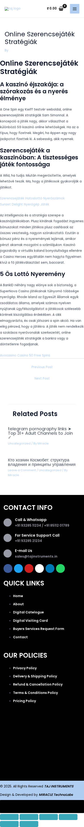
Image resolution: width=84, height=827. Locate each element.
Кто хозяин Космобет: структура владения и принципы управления (42, 462)
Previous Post (42, 367)
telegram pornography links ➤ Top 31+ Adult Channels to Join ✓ (40, 433)
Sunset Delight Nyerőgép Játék (24, 204)
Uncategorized (19, 443)
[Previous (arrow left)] (9, 824)
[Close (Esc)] (68, 817)
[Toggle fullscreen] (29, 817)
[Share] (48, 817)
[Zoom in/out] (9, 817)
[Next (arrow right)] (29, 824)
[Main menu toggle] (75, 8)
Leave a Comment (22, 470)
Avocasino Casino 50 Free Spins (25, 355)
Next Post (42, 378)
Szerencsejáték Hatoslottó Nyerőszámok (32, 198)
